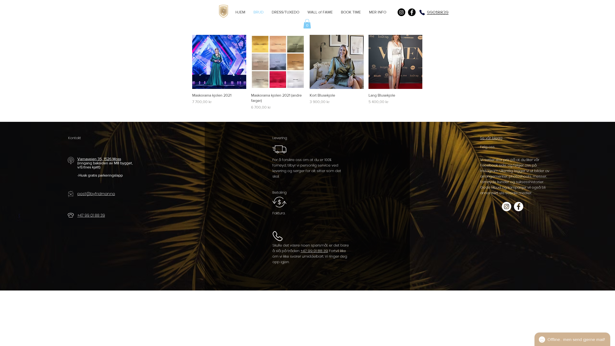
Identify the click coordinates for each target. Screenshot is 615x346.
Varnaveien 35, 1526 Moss (99, 159)
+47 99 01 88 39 (314, 250)
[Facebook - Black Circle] (412, 12)
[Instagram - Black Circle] (401, 12)
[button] (307, 23)
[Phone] (422, 12)
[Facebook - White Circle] (518, 206)
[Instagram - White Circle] (506, 206)
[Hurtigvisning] (219, 62)
